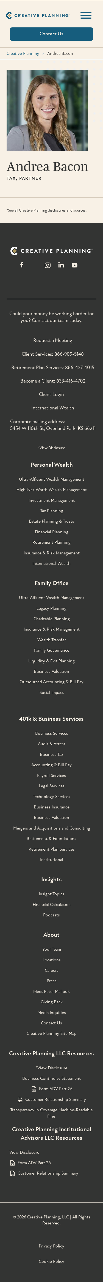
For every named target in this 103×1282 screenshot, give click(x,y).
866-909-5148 (69, 354)
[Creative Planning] (37, 15)
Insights (51, 879)
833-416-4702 (70, 381)
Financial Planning (51, 532)
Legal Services (52, 786)
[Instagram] (47, 268)
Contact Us (51, 1023)
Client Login (51, 394)
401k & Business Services (51, 718)
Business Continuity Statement (51, 1078)
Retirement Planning (51, 542)
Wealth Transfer (51, 640)
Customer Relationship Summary (55, 1099)
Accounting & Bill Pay (51, 765)
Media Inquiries (51, 1012)
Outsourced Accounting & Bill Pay (51, 682)
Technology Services (51, 796)
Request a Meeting (52, 340)
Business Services (51, 733)
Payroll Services (51, 775)
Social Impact (52, 692)
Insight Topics (51, 894)
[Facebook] (21, 268)
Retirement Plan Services (52, 849)
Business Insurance (51, 807)
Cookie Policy (51, 1261)
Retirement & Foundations (51, 838)
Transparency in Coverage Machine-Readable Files (51, 1113)
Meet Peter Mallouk (51, 991)
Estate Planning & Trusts (51, 521)
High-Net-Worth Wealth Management (51, 489)
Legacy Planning (51, 608)
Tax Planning (51, 511)
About (51, 934)
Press (52, 981)
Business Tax (51, 754)
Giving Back (52, 1002)
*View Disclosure (51, 448)
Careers (52, 970)
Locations (52, 960)
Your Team (51, 949)
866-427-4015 (79, 368)
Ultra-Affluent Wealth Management (51, 479)
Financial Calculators (52, 904)
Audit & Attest (51, 744)
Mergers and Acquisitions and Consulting (51, 828)
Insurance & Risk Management (52, 553)
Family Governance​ (51, 650)
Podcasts (51, 915)
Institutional (51, 859)
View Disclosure (24, 1152)
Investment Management (52, 500)
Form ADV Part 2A (56, 1089)
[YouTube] (74, 268)
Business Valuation (51, 671)
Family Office (51, 583)
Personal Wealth (51, 464)
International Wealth (52, 408)
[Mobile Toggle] (85, 15)
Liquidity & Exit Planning (51, 661)
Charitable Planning (52, 619)
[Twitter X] (34, 268)
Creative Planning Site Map (52, 1033)
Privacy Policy (51, 1246)
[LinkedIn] (61, 268)
